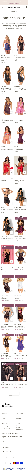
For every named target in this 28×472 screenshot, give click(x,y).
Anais (2, 382)
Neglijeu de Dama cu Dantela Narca (7, 268)
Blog (3, 415)
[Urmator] (18, 393)
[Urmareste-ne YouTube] (10, 451)
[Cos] (25, 7)
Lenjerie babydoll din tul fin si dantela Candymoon (20, 356)
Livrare (17, 415)
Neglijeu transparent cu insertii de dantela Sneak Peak (20, 89)
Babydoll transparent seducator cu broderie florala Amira (7, 150)
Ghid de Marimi (5, 421)
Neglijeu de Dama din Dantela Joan (7, 385)
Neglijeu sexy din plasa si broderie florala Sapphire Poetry (6, 59)
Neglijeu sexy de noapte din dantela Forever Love (20, 149)
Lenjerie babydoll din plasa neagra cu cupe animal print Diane (20, 59)
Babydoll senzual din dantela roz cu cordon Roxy (20, 119)
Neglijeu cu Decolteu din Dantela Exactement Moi (19, 327)
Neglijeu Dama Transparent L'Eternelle (7, 327)
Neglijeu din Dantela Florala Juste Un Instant (7, 297)
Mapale (3, 55)
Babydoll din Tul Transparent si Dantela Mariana (20, 210)
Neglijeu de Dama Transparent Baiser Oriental (7, 356)
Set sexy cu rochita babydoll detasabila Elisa (7, 210)
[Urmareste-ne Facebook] (3, 451)
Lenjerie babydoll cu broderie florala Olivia (7, 179)
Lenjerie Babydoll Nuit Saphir (20, 267)
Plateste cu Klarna (6, 428)
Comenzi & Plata (19, 413)
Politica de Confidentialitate (19, 424)
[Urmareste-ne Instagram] (7, 451)
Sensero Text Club (6, 423)
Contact (3, 418)
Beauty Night (18, 207)
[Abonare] (24, 441)
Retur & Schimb (19, 418)
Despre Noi (4, 413)
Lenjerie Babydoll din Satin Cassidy (20, 239)
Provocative (18, 266)
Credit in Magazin (5, 426)
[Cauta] (5, 7)
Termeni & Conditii (20, 421)
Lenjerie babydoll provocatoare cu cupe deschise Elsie (19, 180)
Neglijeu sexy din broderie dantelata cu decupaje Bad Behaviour (6, 90)
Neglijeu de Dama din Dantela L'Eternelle (20, 297)
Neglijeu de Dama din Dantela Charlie (20, 385)
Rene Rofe (3, 86)
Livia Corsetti (5, 266)
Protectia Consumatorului (19, 428)
